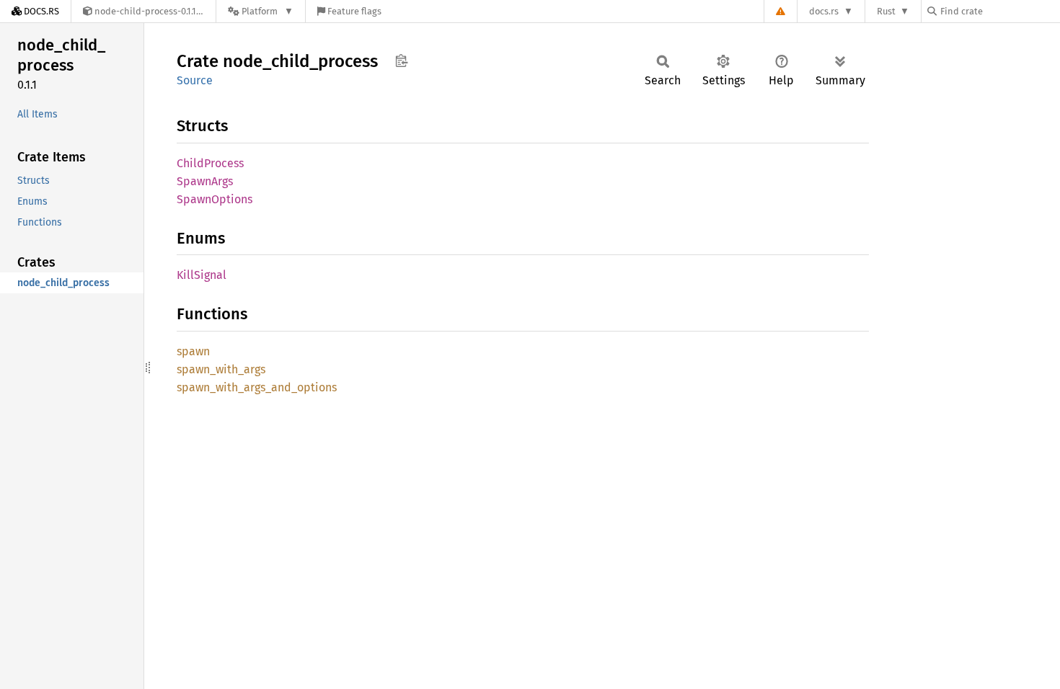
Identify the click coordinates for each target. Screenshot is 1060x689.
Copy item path (401, 60)
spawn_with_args (221, 369)
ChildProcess (210, 163)
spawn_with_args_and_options (257, 387)
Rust (886, 11)
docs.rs (824, 11)
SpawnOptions (214, 199)
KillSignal (201, 275)
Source (195, 80)
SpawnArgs (205, 181)
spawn (193, 351)
